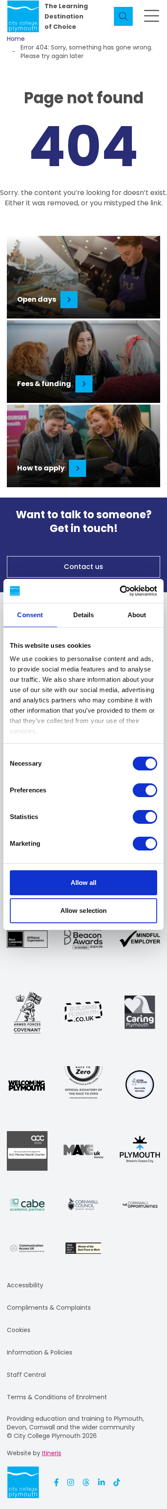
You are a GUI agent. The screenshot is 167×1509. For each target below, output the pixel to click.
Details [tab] (83, 614)
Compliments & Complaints (49, 1307)
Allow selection (83, 910)
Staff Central (26, 1374)
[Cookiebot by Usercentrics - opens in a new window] (120, 591)
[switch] (145, 790)
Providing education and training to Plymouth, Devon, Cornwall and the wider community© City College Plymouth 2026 (75, 1427)
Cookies (18, 1330)
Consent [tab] (30, 614)
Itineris (51, 1453)
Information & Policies (39, 1352)
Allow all (84, 882)
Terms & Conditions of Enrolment (57, 1397)
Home (16, 38)
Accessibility (25, 1285)
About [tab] (137, 614)
